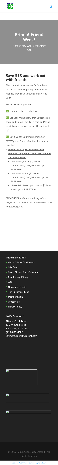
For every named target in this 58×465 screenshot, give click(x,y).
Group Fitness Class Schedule (23, 272)
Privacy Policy (15, 306)
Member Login (15, 296)
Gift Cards (13, 267)
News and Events (17, 286)
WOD (10, 282)
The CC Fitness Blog (18, 291)
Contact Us (14, 301)
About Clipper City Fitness (21, 262)
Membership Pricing (18, 277)
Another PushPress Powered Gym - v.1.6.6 (29, 463)
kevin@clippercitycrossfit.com (21, 335)
